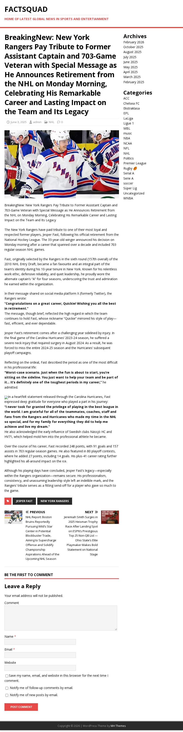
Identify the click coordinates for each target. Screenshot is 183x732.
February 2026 (133, 42)
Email (8, 649)
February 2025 (133, 82)
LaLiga (128, 118)
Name (9, 636)
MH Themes (118, 726)
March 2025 (132, 77)
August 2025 (132, 52)
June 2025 (130, 62)
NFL (126, 148)
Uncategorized (133, 193)
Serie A (128, 178)
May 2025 (130, 67)
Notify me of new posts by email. (34, 695)
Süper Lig (130, 188)
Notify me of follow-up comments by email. (41, 688)
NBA (126, 138)
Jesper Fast (24, 501)
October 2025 (133, 47)
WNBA (128, 198)
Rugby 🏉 (130, 168)
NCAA (127, 143)
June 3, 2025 (19, 122)
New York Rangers (55, 501)
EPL (126, 113)
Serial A (128, 173)
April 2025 (130, 72)
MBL (126, 128)
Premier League (134, 163)
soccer (128, 183)
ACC (126, 98)
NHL (51, 122)
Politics (128, 158)
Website (10, 662)
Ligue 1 (128, 123)
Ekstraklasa (131, 108)
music (127, 133)
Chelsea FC (131, 103)
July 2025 (129, 57)
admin (37, 122)
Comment (11, 603)
